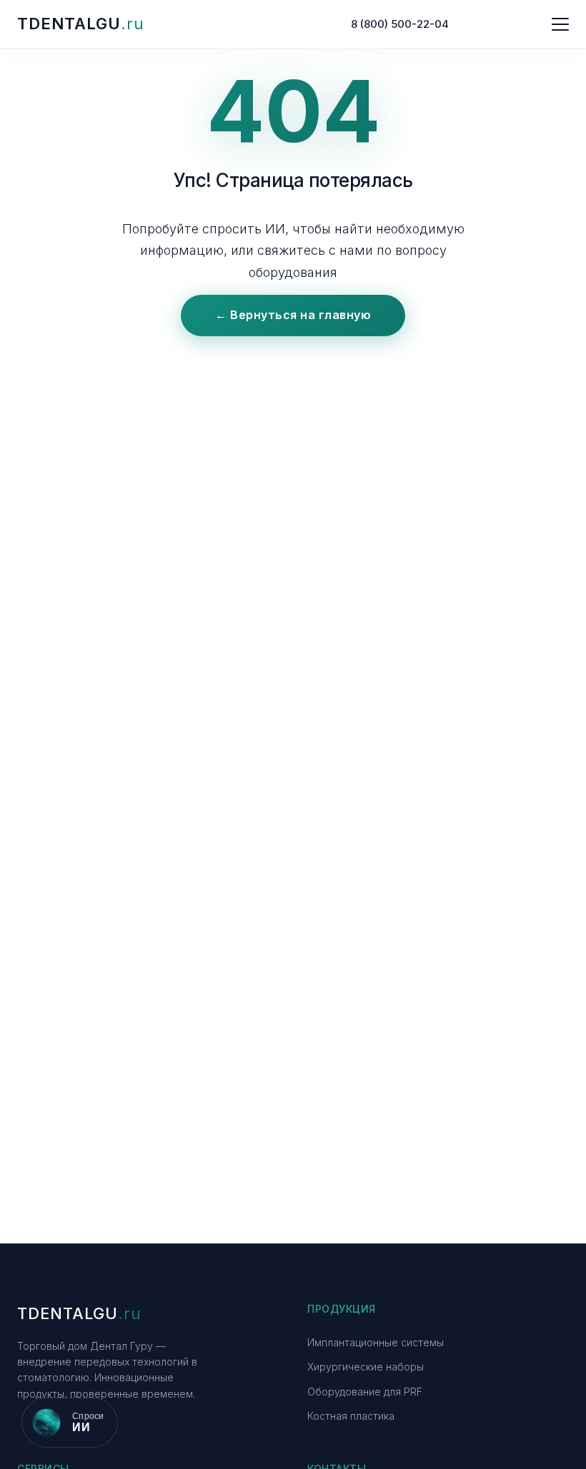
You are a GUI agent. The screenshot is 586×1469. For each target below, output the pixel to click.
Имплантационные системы (375, 1342)
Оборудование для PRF (364, 1391)
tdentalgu (80, 23)
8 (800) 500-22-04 (400, 24)
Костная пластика (350, 1416)
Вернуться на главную (293, 315)
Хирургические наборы (365, 1367)
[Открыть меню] (560, 24)
